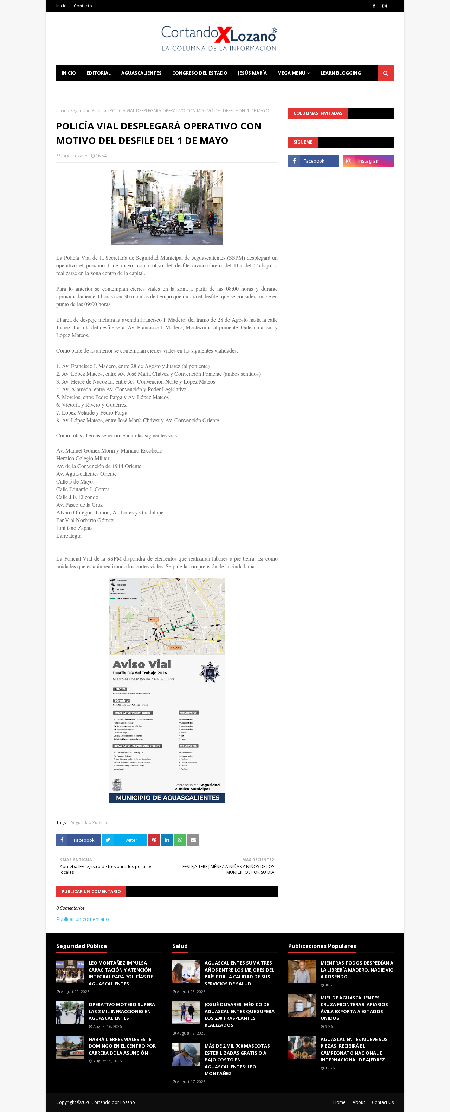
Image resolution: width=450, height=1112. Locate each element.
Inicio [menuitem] (69, 73)
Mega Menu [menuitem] (291, 73)
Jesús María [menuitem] (252, 73)
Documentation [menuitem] (83, 89)
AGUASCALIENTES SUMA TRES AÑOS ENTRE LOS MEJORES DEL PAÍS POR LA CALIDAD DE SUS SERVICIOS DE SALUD (239, 973)
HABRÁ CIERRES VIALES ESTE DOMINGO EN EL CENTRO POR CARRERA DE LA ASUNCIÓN (122, 1046)
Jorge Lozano (74, 156)
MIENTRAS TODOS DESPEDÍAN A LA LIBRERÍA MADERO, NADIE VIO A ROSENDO (357, 970)
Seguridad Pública (88, 111)
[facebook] (374, 6)
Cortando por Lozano (113, 1102)
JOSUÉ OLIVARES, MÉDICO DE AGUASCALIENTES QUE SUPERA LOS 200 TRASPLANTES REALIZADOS (240, 1014)
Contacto (83, 6)
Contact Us (383, 1102)
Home (339, 1102)
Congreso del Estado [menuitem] (199, 73)
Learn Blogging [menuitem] (341, 73)
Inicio (61, 6)
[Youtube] (313, 176)
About (359, 1102)
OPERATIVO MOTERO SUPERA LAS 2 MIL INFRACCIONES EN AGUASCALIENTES (122, 1011)
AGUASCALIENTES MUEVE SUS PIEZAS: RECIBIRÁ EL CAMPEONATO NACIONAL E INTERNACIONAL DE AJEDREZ (354, 1049)
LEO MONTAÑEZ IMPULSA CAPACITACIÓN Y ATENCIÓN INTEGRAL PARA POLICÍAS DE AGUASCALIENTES (121, 973)
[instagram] (384, 6)
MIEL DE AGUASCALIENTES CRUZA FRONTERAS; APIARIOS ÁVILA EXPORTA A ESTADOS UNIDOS (354, 1008)
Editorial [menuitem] (98, 73)
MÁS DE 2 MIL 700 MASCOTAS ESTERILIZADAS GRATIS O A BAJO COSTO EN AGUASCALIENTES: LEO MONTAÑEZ (237, 1059)
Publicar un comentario (82, 919)
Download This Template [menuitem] (151, 89)
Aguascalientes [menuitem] (141, 73)
